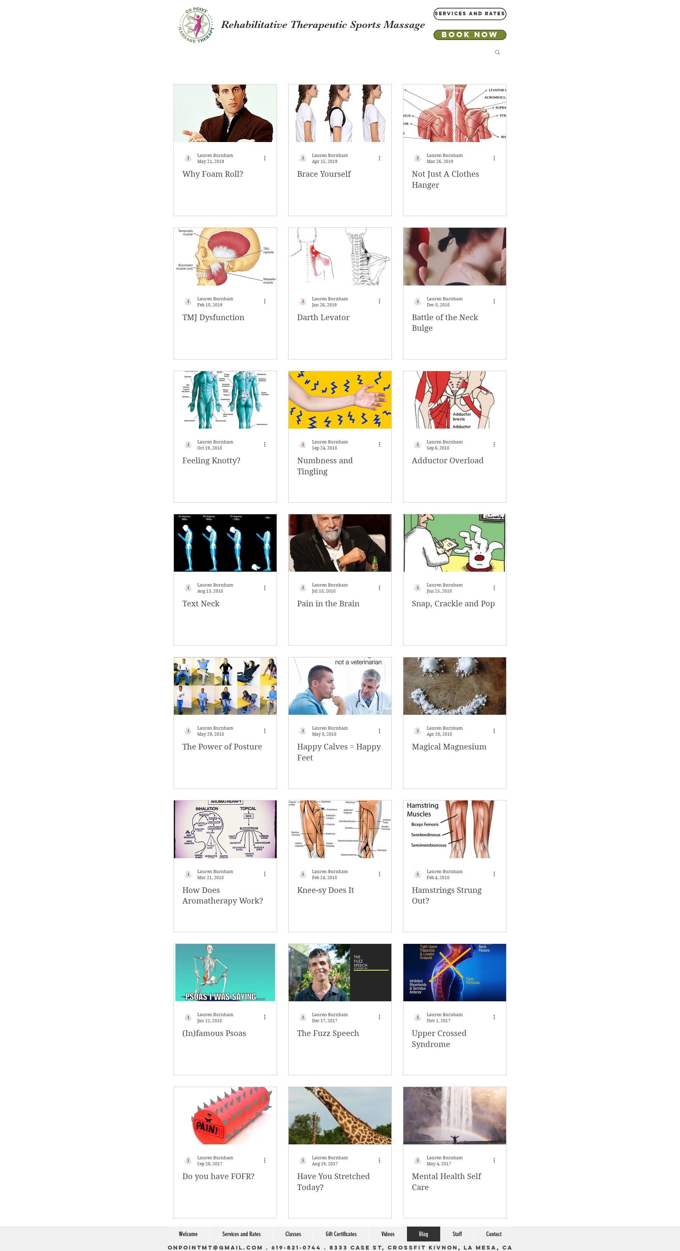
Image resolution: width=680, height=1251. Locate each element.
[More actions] (267, 158)
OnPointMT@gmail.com (215, 1247)
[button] (497, 52)
